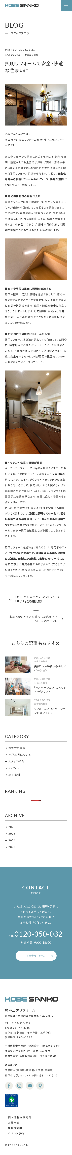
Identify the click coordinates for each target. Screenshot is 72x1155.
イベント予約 (16, 1133)
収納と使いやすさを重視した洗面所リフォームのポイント (33, 619)
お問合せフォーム (36, 955)
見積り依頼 (15, 1128)
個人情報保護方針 (19, 1117)
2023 (11, 847)
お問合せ (13, 1123)
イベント (13, 768)
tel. (36, 935)
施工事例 (14, 775)
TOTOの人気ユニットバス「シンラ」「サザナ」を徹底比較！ (37, 599)
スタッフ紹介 (16, 761)
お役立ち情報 (17, 748)
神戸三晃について (19, 755)
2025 (11, 834)
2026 (11, 827)
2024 (11, 840)
